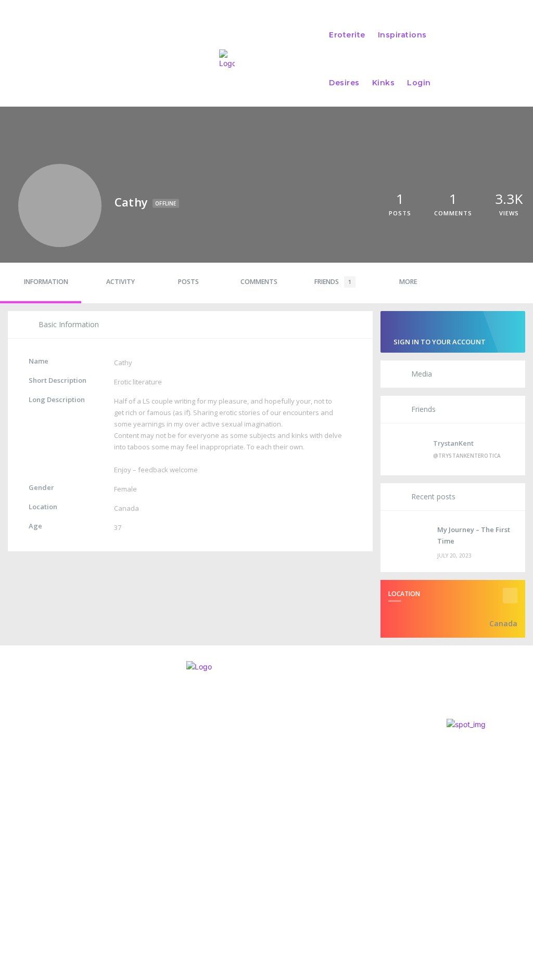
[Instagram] (9, 832)
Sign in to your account (440, 341)
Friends (332, 281)
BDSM (253, 815)
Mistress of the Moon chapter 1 (305, 746)
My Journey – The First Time (473, 535)
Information (46, 281)
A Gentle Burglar (277, 775)
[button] (500, 58)
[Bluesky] (53, 832)
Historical (263, 757)
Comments (258, 281)
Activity (120, 281)
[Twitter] (31, 832)
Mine (253, 804)
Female (125, 489)
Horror (258, 787)
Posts (188, 281)
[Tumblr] (75, 832)
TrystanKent (453, 443)
